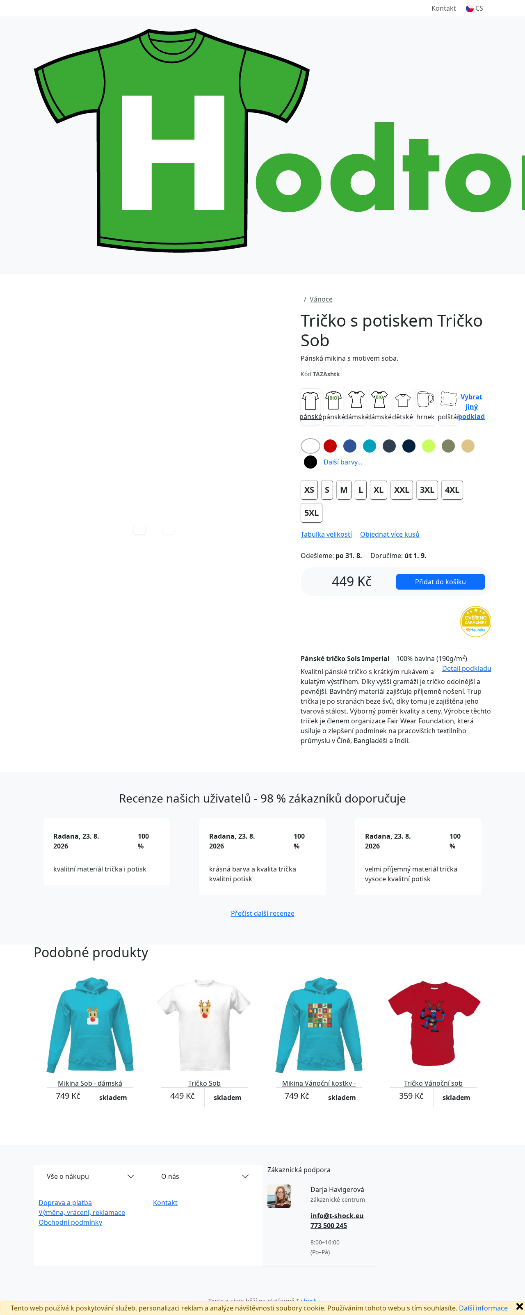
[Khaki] (448, 446)
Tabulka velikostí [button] (326, 534)
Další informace (483, 1308)
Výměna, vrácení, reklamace (82, 1212)
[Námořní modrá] (409, 446)
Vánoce (321, 299)
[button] (474, 8)
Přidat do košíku (440, 581)
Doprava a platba (65, 1202)
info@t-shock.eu (337, 1215)
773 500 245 (328, 1225)
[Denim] (389, 446)
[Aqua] (369, 446)
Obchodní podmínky (70, 1222)
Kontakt (443, 8)
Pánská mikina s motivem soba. (349, 358)
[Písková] (468, 446)
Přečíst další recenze (262, 913)
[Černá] (310, 462)
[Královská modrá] (350, 446)
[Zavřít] (519, 1306)
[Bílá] (310, 446)
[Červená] (330, 446)
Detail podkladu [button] (466, 668)
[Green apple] (428, 446)
